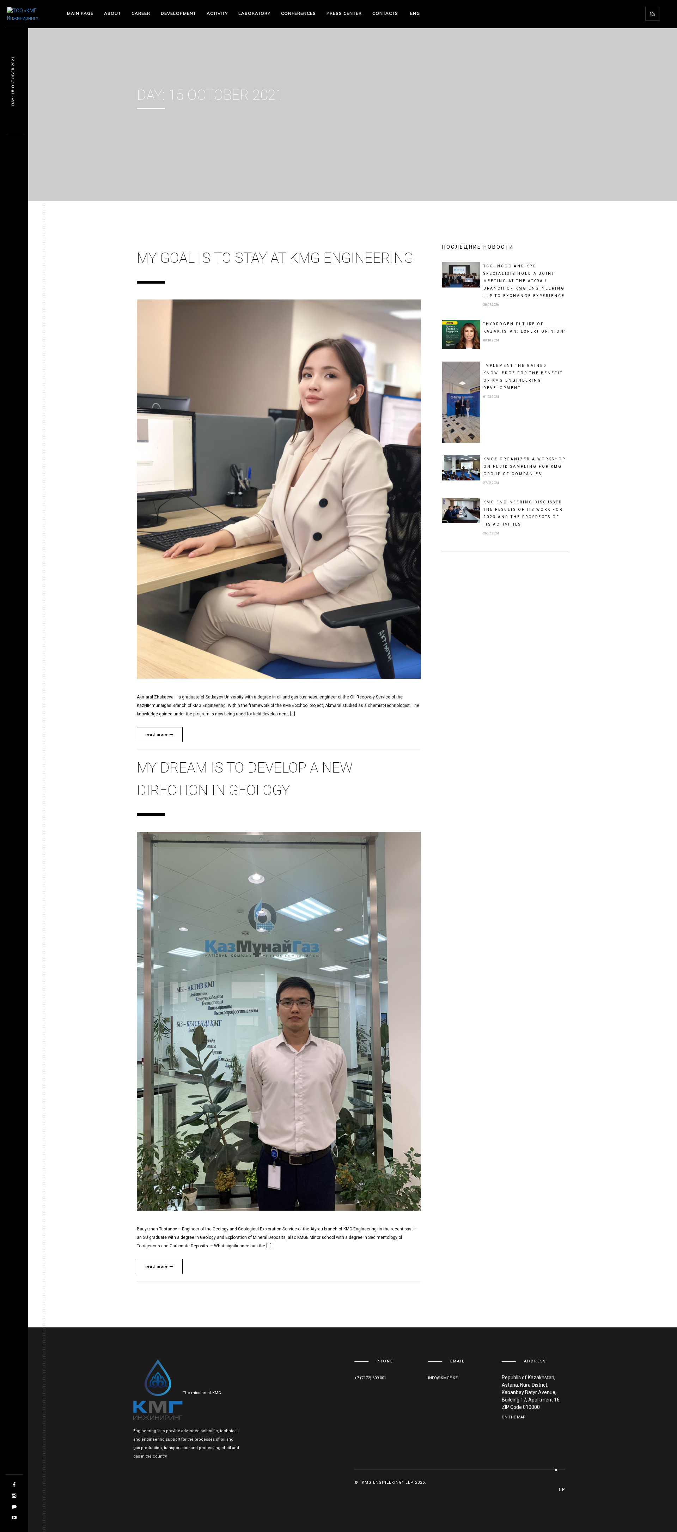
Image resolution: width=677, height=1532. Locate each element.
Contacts (385, 13)
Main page (80, 13)
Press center (344, 13)
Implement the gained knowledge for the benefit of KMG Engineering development (523, 377)
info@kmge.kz (443, 1378)
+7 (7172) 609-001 (370, 1378)
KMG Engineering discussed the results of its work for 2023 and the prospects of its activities (523, 513)
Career (141, 13)
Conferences (298, 13)
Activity (217, 13)
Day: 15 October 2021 (13, 81)
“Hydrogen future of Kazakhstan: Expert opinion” (524, 327)
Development (178, 13)
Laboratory (254, 13)
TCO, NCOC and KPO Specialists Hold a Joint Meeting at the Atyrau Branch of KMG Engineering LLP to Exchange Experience (524, 281)
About (112, 13)
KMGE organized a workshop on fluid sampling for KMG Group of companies (524, 466)
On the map (514, 1417)
